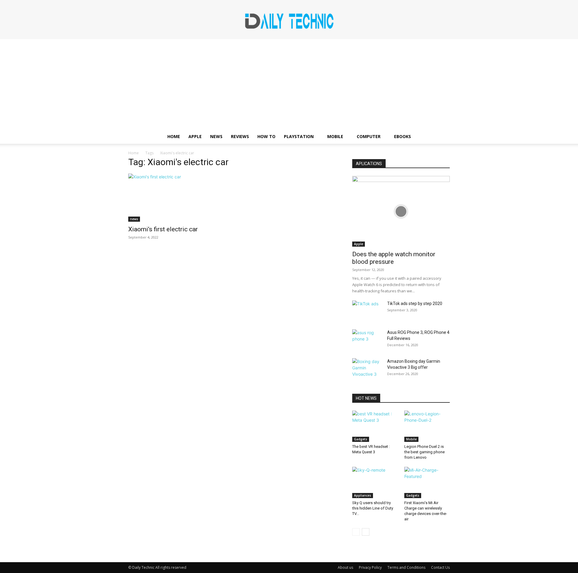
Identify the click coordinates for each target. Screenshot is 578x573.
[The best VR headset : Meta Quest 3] (375, 426)
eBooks (402, 136)
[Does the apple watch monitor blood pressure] (401, 211)
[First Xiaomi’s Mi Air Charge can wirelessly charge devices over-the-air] (427, 482)
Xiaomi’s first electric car (163, 229)
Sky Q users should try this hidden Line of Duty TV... (372, 508)
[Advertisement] (289, 84)
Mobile (335, 136)
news (134, 219)
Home (173, 136)
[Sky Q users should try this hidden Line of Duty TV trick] (375, 482)
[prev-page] (356, 532)
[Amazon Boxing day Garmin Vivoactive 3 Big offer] (367, 368)
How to (266, 136)
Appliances (362, 495)
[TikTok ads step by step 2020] (367, 311)
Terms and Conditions (406, 567)
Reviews (240, 136)
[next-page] (365, 532)
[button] (442, 137)
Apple (195, 136)
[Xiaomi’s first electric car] (177, 198)
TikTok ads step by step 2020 (414, 303)
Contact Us (440, 567)
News (216, 136)
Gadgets (360, 439)
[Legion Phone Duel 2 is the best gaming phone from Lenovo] (427, 426)
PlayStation (299, 136)
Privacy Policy (370, 567)
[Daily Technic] (289, 20)
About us (345, 567)
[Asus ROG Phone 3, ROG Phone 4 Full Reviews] (367, 339)
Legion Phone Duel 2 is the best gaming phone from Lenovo (424, 452)
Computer (369, 136)
